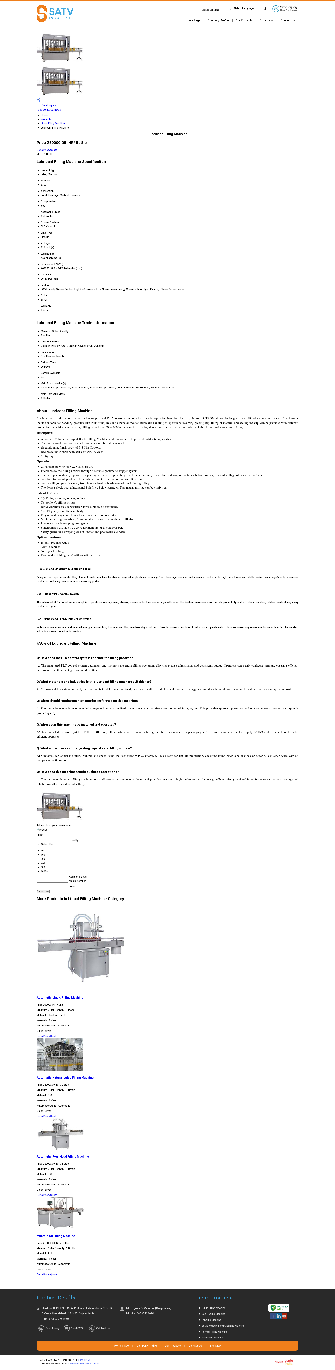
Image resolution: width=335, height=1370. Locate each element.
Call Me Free (103, 1328)
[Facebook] (273, 1318)
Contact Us (288, 20)
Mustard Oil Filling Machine (56, 1236)
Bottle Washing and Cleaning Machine (223, 1325)
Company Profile (218, 20)
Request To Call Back (49, 109)
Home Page (192, 20)
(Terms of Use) (85, 1360)
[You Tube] (284, 1318)
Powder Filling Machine (215, 1331)
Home (44, 115)
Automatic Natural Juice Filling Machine (65, 1077)
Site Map (215, 1345)
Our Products (244, 20)
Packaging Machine (213, 1337)
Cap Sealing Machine (213, 1313)
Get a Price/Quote (47, 149)
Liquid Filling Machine (53, 123)
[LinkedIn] (279, 1318)
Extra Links (267, 20)
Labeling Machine (211, 1319)
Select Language (244, 8)
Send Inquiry (48, 105)
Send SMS (77, 1328)
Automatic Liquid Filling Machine (60, 997)
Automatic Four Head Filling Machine (63, 1156)
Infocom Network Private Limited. (84, 1364)
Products (46, 119)
